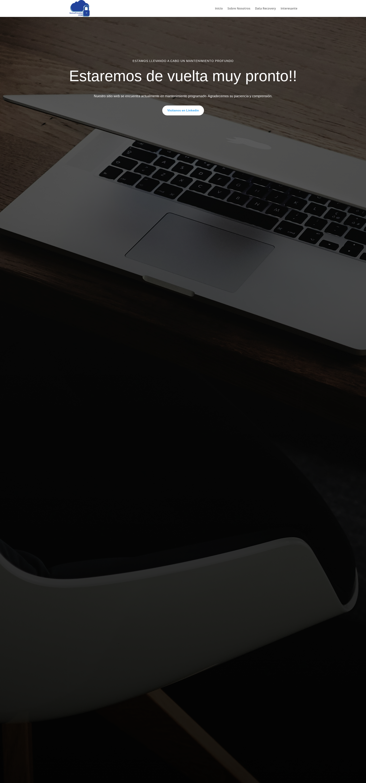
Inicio (219, 8)
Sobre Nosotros (238, 8)
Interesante (289, 8)
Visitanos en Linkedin (183, 110)
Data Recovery (265, 8)
